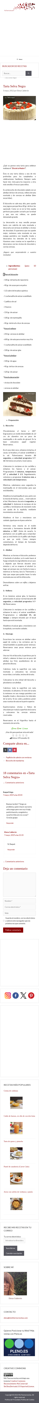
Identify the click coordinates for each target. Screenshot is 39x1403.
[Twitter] (23, 995)
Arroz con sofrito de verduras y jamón (18, 1192)
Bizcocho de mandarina (15, 761)
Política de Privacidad (12, 1400)
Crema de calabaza (11, 1091)
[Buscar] (29, 73)
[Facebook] (15, 995)
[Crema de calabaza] (19, 1102)
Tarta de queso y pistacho (13, 1141)
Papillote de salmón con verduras (19, 757)
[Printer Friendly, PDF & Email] (19, 728)
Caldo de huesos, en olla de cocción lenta (19, 1116)
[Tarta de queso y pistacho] (19, 1153)
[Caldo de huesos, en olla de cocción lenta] (19, 1128)
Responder (10, 823)
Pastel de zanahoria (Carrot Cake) (16, 1167)
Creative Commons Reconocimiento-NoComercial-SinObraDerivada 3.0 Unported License (19, 1384)
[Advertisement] (19, 35)
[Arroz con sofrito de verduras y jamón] (19, 1204)
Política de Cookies (27, 1400)
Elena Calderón (10, 832)
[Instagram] (8, 995)
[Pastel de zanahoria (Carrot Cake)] (19, 1178)
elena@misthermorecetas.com (16, 1318)
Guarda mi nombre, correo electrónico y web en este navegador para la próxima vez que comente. (20, 921)
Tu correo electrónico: (12, 1237)
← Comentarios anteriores (13, 782)
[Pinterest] (31, 995)
